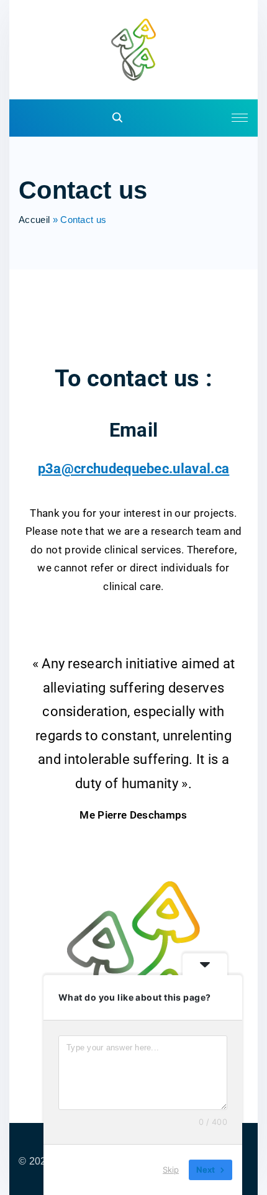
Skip (171, 1170)
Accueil (34, 219)
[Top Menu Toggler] (239, 118)
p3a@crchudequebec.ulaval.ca (134, 468)
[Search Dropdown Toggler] (118, 118)
